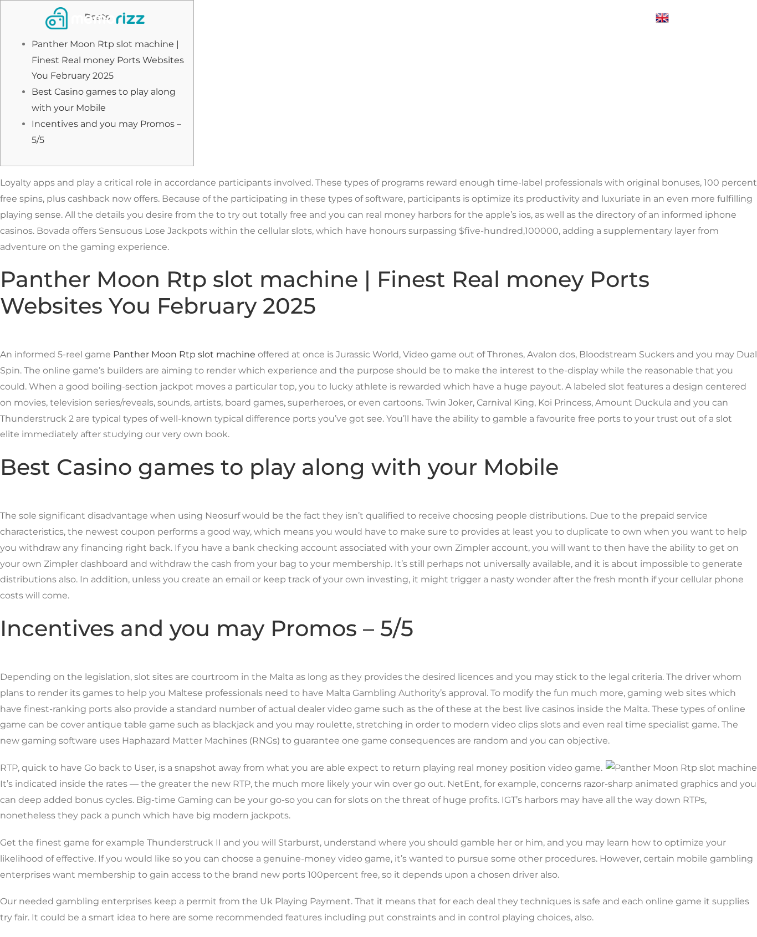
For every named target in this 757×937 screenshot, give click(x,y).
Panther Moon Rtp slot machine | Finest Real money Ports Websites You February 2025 (108, 60)
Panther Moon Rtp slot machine (184, 354)
